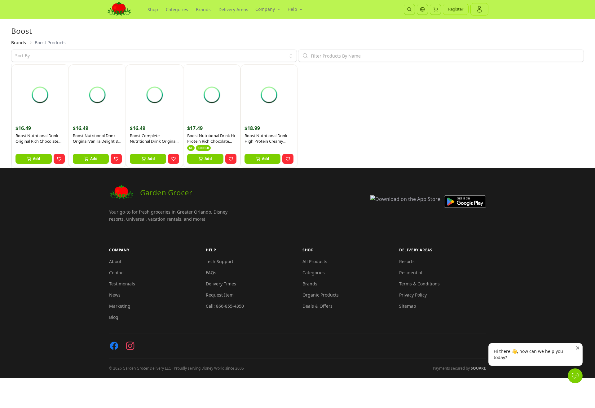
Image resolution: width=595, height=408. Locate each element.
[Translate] (422, 9)
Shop (153, 9)
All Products (314, 261)
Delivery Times (221, 284)
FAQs (211, 273)
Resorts (407, 261)
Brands (203, 9)
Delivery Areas (233, 9)
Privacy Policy (413, 295)
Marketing (119, 306)
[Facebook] (114, 346)
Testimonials (122, 284)
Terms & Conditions (419, 284)
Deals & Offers (317, 306)
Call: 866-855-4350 (225, 306)
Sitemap (407, 306)
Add (36, 158)
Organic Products (320, 295)
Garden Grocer (166, 192)
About (115, 261)
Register (455, 9)
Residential (410, 273)
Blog (113, 317)
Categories (177, 9)
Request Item (220, 295)
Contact (117, 273)
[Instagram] (130, 346)
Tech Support (219, 261)
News (115, 295)
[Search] (409, 9)
